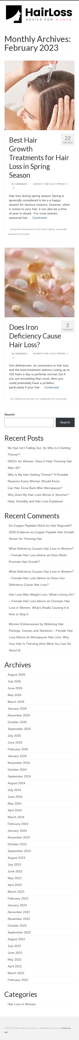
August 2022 (16, 939)
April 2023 (15, 885)
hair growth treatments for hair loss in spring (32, 229)
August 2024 (16, 783)
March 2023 (16, 891)
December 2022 (19, 912)
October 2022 (17, 925)
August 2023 (16, 857)
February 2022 (18, 980)
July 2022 (14, 946)
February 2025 (18, 749)
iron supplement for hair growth (51, 399)
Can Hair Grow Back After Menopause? (35, 488)
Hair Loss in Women (55, 183)
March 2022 (16, 973)
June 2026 (15, 688)
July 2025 (14, 735)
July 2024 (14, 790)
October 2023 (17, 844)
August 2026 (16, 674)
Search (9, 414)
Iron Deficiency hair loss (22, 399)
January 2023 (17, 905)
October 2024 (17, 769)
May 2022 (15, 959)
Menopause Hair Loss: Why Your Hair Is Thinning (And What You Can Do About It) (40, 643)
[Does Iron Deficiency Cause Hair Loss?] (39, 282)
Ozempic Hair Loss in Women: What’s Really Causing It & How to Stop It (39, 607)
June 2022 (15, 952)
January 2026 (17, 708)
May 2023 (15, 878)
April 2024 (15, 810)
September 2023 (19, 851)
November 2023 (19, 837)
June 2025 (15, 742)
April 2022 (15, 966)
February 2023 (18, 898)
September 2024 (19, 776)
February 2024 (18, 824)
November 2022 (19, 919)
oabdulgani (20, 183)
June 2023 (15, 871)
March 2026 (16, 701)
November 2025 (19, 715)
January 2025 (17, 756)
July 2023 (14, 864)
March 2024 (16, 817)
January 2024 (17, 830)
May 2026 (15, 695)
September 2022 (19, 932)
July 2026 (14, 681)
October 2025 (17, 722)
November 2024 (19, 763)
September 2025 (19, 729)
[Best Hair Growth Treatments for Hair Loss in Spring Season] (39, 95)
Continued (39, 217)
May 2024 (15, 803)
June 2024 (15, 796)
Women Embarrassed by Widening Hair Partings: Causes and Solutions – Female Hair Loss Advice (41, 630)
